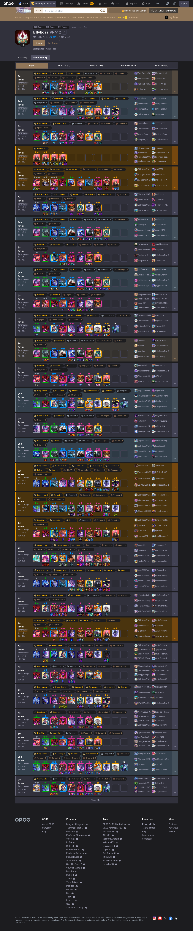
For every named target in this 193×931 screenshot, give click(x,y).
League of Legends (75, 824)
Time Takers (72, 882)
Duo (68, 893)
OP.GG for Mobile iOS (112, 828)
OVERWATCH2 (73, 849)
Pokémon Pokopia (75, 853)
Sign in (184, 3)
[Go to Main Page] (8, 3)
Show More (96, 800)
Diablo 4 (70, 875)
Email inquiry (148, 835)
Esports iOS (108, 864)
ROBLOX (70, 846)
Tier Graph (53, 43)
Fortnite (70, 871)
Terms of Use (148, 828)
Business (173, 824)
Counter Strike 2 (74, 868)
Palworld (70, 831)
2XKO (69, 878)
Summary (22, 57)
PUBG (69, 842)
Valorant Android (111, 839)
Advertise (173, 828)
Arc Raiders (71, 860)
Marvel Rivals (72, 857)
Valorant (70, 839)
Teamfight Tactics (43, 3)
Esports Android (110, 860)
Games (69, 889)
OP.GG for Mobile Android (115, 824)
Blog (44, 831)
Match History (40, 57)
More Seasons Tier (79, 27)
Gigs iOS (107, 849)
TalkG (69, 897)
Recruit (172, 831)
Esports (70, 900)
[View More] (158, 4)
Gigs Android (109, 846)
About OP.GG (48, 824)
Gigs (68, 904)
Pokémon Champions (76, 835)
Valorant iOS (109, 842)
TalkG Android (109, 853)
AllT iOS (106, 835)
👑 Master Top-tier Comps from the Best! (125, 11)
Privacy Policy (149, 824)
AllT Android (108, 831)
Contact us (147, 839)
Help (144, 831)
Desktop (70, 886)
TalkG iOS (107, 857)
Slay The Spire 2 (74, 864)
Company (46, 828)
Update (39, 43)
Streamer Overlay (74, 907)
